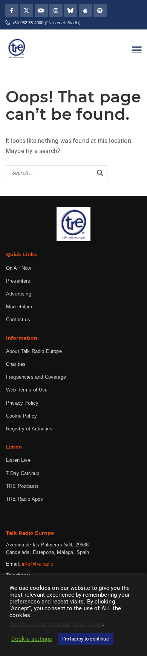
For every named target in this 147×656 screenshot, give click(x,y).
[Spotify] (100, 10)
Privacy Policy (22, 403)
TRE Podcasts (22, 486)
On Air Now (18, 268)
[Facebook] (11, 10)
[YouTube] (41, 10)
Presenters (18, 281)
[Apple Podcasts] (85, 10)
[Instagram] (56, 10)
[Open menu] (137, 49)
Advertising (18, 294)
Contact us (18, 319)
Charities (16, 364)
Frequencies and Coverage (36, 377)
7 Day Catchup (22, 473)
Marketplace (20, 306)
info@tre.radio (37, 564)
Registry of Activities (29, 429)
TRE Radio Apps (24, 499)
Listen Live (18, 460)
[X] (26, 10)
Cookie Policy (21, 416)
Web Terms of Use (27, 390)
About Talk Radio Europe (34, 351)
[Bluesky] (70, 10)
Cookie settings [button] (31, 639)
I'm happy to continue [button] (85, 639)
